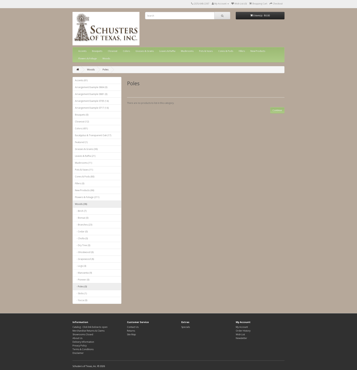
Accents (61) (81, 80)
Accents (82, 51)
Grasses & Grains (145, 51)
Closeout (112, 51)
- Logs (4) (80, 265)
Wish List (240, 334)
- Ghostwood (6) (84, 252)
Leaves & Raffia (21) (85, 156)
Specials (185, 327)
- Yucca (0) (81, 300)
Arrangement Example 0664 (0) (91, 87)
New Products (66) (84, 190)
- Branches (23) (83, 224)
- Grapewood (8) (84, 259)
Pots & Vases (206, 51)
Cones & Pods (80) (84, 176)
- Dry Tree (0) (82, 245)
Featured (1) (81, 142)
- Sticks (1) (81, 293)
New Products (257, 51)
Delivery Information (83, 341)
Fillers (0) (79, 183)
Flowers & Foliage (87, 58)
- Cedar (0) (81, 231)
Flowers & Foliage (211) (87, 197)
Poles (105, 69)
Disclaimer (78, 353)
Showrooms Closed (83, 334)
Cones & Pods (225, 51)
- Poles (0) (81, 286)
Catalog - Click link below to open (90, 327)
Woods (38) (81, 204)
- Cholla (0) (81, 238)
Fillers (242, 51)
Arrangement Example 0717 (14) (92, 107)
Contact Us (133, 327)
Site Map (131, 334)
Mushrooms (187, 51)
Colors (126, 51)
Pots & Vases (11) (84, 169)
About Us (77, 338)
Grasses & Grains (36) (86, 149)
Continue (277, 110)
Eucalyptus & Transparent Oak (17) (93, 135)
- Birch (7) (80, 210)
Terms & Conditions (83, 349)
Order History (243, 330)
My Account (242, 327)
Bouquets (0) (81, 114)
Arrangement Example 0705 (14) (92, 101)
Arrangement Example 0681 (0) (91, 94)
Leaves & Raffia (167, 51)
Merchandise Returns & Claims (88, 330)
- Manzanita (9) (83, 272)
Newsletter (241, 338)
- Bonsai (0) (81, 217)
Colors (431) (81, 128)
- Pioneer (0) (82, 279)
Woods (106, 58)
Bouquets (97, 51)
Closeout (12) (82, 121)
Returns (131, 330)
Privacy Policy (80, 345)
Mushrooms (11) (83, 162)
